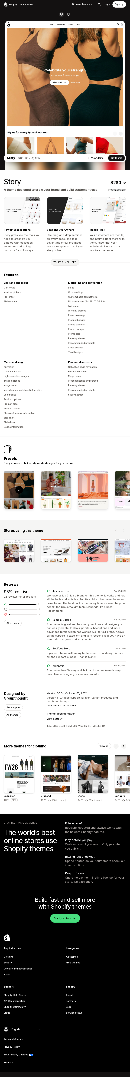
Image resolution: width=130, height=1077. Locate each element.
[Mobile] (68, 14)
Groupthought (118, 190)
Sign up (119, 4)
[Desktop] (61, 14)
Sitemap (8, 1062)
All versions (69, 705)
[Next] (123, 530)
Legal (69, 1006)
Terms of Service (13, 1039)
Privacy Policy (12, 1046)
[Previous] (116, 530)
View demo (97, 158)
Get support (13, 707)
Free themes (73, 962)
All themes (12, 715)
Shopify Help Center (15, 995)
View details (54, 705)
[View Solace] (93, 490)
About (69, 995)
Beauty (8, 962)
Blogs (7, 1012)
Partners (71, 1001)
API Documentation (15, 1001)
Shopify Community (15, 1006)
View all (103, 746)
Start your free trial (65, 918)
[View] (19, 551)
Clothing (8, 956)
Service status (74, 1012)
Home (7, 974)
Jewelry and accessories (18, 968)
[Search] (99, 4)
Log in (107, 4)
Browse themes (81, 4)
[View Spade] (56, 490)
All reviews (12, 623)
